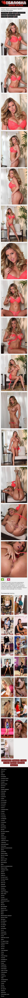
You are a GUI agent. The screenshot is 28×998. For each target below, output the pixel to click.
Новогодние (3, 933)
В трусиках (10, 16)
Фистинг (3, 987)
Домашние (3, 851)
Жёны (2, 864)
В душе (2, 798)
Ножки (14, 12)
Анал (2, 772)
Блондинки (3, 14)
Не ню (2, 930)
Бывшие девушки (5, 789)
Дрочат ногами (4, 855)
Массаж (3, 904)
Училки (2, 983)
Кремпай (3, 884)
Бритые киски (4, 783)
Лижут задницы (4, 891)
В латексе (3, 805)
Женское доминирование (6, 866)
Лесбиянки (3, 890)
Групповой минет (5, 844)
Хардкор (3, 990)
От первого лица (4, 941)
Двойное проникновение (6, 848)
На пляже (3, 923)
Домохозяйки (4, 853)
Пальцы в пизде (4, 943)
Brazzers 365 (14, 765)
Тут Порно (6, 762)
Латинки (3, 888)
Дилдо (2, 849)
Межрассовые (4, 910)
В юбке (2, 824)
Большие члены (4, 780)
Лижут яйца (3, 893)
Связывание (4, 966)
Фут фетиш (3, 988)
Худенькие (3, 992)
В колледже (3, 802)
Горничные (3, 842)
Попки (10, 12)
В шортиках (3, 822)
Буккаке (3, 787)
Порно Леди (21, 762)
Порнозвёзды (4, 12)
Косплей (3, 880)
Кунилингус (3, 886)
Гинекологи (3, 837)
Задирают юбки (4, 869)
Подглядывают (4, 950)
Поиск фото (3, 769)
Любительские (4, 899)
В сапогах (3, 815)
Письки (18, 14)
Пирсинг (3, 944)
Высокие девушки (5, 831)
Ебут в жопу (3, 860)
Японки (2, 996)
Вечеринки (3, 826)
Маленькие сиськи (5, 901)
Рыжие (2, 963)
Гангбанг (3, 833)
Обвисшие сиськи (5, 937)
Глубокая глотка (4, 840)
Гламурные (3, 838)
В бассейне (3, 791)
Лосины (2, 897)
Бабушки (3, 774)
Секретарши (3, 968)
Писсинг (3, 946)
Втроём (2, 829)
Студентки (3, 976)
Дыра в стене (4, 858)
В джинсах (3, 796)
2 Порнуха (23, 760)
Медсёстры (3, 908)
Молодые (3, 919)
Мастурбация (4, 906)
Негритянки (3, 932)
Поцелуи (3, 957)
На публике (3, 924)
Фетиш (2, 985)
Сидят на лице (4, 970)
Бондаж (3, 782)
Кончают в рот (4, 877)
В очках (2, 813)
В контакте (3, 804)
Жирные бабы (4, 868)
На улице (3, 926)
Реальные (3, 961)
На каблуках (4, 16)
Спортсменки (4, 972)
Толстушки (3, 981)
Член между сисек (5, 994)
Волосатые (3, 827)
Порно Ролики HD (6, 760)
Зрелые (2, 871)
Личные (2, 895)
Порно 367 (13, 762)
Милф (15, 16)
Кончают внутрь (4, 879)
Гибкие (2, 835)
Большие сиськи (11, 14)
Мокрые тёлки (4, 917)
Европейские (4, 862)
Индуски (3, 873)
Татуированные (4, 979)
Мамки (2, 902)
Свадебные (3, 965)
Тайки (2, 977)
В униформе (3, 818)
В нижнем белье (21, 12)
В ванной (3, 794)
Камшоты (3, 875)
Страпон (3, 974)
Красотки (3, 882)
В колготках (3, 800)
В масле (3, 807)
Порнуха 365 (16, 760)
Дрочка (2, 857)
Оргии (2, 939)
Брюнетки (3, 785)
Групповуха (3, 846)
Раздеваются (4, 959)
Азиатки (3, 771)
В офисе (3, 811)
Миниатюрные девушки (6, 915)
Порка (2, 954)
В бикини (3, 793)
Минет (2, 913)
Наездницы (3, 928)
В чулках (3, 820)
